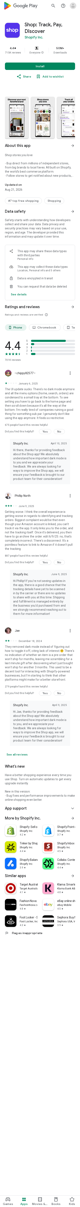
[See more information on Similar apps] (73, 876)
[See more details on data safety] (19, 294)
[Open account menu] (73, 6)
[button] (42, 52)
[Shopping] (54, 201)
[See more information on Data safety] (73, 211)
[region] (40, 50)
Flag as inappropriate (23, 933)
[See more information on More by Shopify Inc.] (73, 818)
